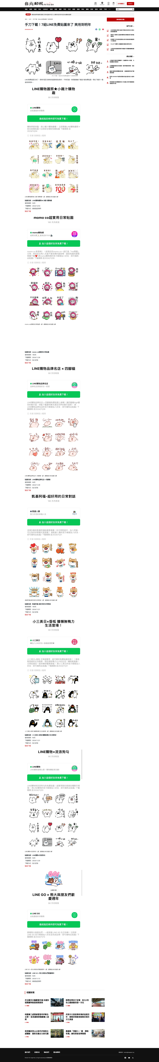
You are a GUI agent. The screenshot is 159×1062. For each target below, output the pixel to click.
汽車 (105, 9)
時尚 (83, 9)
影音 (92, 9)
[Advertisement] (65, 338)
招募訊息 (37, 1052)
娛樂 (78, 9)
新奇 (101, 9)
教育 (96, 9)
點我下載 (28, 211)
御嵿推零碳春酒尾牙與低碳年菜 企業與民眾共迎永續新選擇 (51, 14)
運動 (74, 9)
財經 (35, 9)
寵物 (87, 9)
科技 (65, 9)
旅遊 (56, 9)
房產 (51, 9)
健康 (60, 9)
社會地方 (45, 9)
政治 (40, 9)
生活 (69, 9)
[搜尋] (133, 9)
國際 (30, 9)
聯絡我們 (46, 1052)
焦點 (26, 9)
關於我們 (27, 1052)
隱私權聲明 (56, 1052)
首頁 (26, 19)
